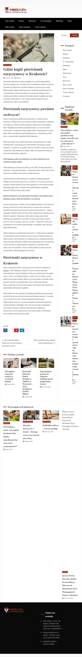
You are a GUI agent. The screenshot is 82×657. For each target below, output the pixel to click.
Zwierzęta (66, 96)
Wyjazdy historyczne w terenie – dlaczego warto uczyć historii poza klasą (75, 188)
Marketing (59, 21)
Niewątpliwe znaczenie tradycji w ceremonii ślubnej (10, 376)
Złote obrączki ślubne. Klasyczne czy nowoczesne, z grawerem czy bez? (12, 343)
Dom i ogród (9, 21)
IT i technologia (46, 21)
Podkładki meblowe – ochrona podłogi (75, 227)
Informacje (32, 21)
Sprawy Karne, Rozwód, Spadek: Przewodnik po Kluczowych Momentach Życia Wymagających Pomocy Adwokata (70, 585)
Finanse (21, 21)
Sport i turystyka (24, 27)
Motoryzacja (67, 73)
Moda (70, 21)
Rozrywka (66, 81)
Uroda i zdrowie (40, 27)
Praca (65, 77)
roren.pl (6, 270)
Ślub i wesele (9, 27)
